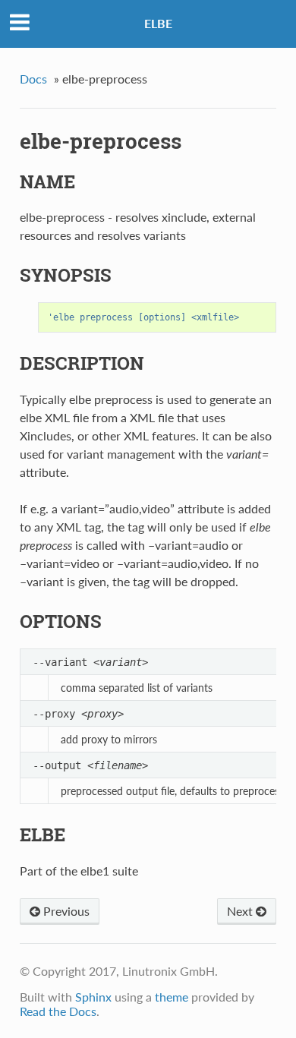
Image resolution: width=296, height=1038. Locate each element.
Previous (65, 911)
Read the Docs (58, 1011)
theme (171, 996)
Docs (33, 78)
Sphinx (93, 996)
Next (241, 911)
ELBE (158, 23)
